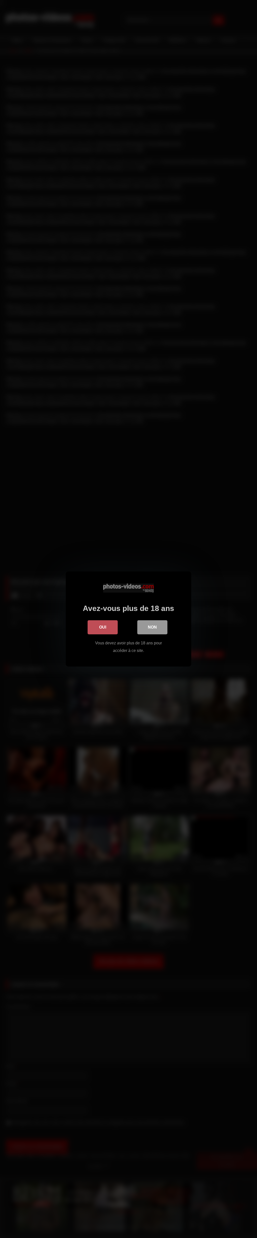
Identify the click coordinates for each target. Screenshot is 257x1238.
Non (152, 627)
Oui (102, 627)
